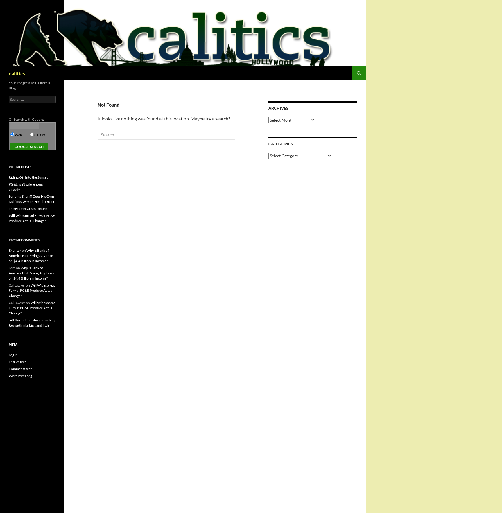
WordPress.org (20, 376)
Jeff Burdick (18, 320)
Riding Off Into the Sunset (28, 177)
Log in (13, 355)
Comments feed (21, 369)
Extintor (15, 250)
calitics (17, 73)
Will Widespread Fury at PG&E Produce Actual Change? (32, 290)
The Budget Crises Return (28, 208)
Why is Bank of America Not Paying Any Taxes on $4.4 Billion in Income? (31, 255)
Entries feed (18, 362)
